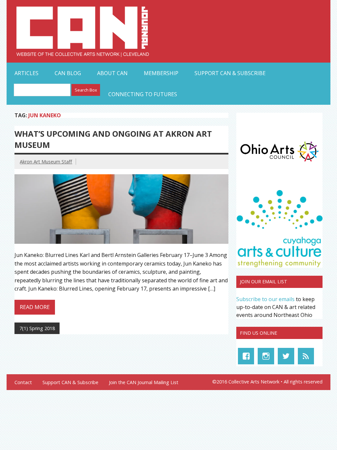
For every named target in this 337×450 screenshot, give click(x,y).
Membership (161, 73)
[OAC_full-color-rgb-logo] (279, 162)
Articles (26, 73)
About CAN (112, 73)
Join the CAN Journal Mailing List (143, 382)
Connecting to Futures (142, 94)
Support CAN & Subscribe (230, 73)
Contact (23, 382)
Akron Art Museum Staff (46, 161)
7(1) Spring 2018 (37, 328)
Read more (35, 307)
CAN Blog (68, 73)
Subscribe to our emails (265, 299)
